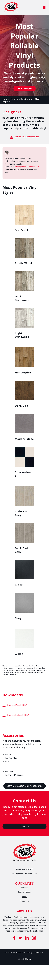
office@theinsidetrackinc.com (27, 167)
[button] (24, 88)
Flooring (14, 99)
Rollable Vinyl (26, 99)
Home (6, 99)
